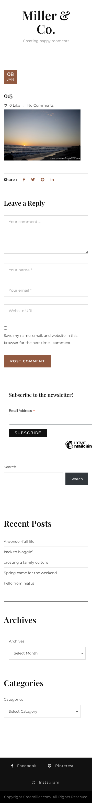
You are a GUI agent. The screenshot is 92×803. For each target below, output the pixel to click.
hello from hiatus (19, 583)
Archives (16, 641)
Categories (13, 699)
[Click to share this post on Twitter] (33, 179)
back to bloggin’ (18, 552)
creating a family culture (26, 562)
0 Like (14, 105)
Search (10, 467)
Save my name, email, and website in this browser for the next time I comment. (40, 339)
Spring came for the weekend (30, 573)
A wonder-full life (19, 541)
